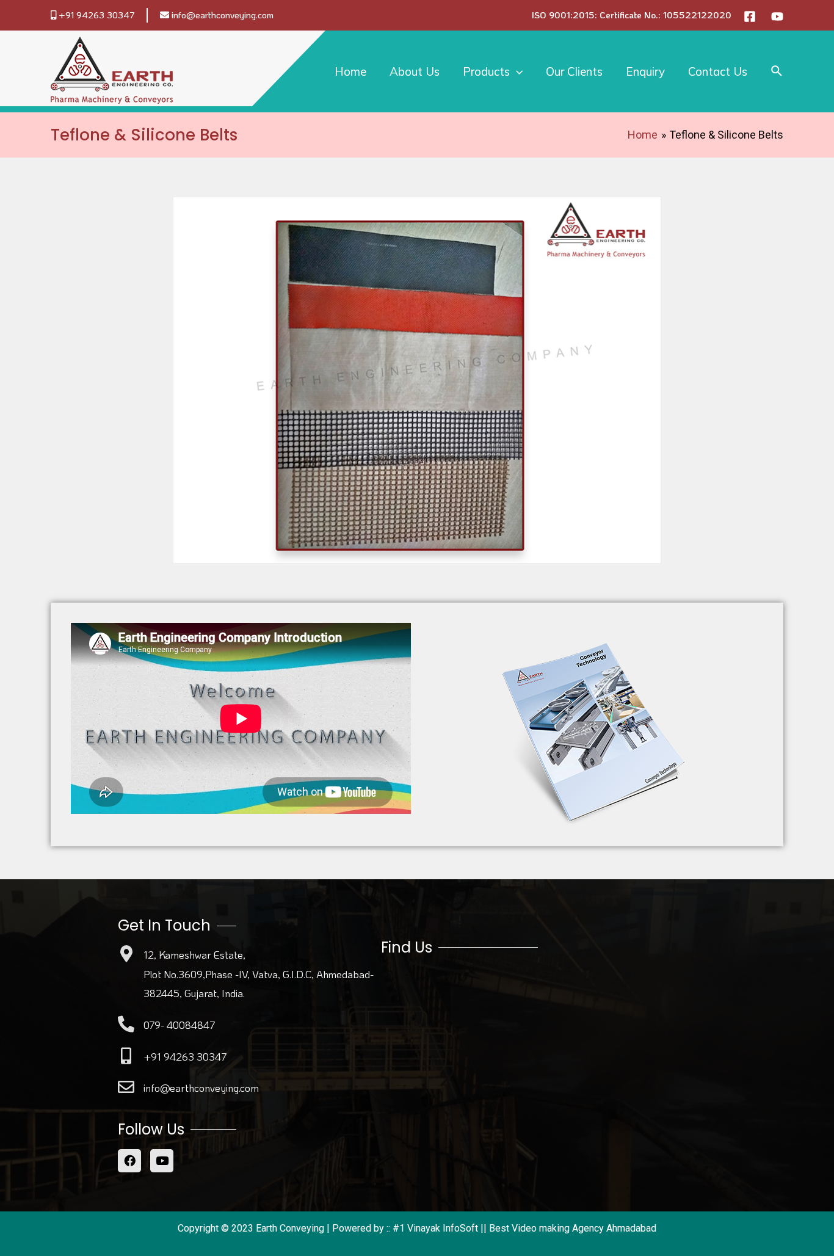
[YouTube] (777, 16)
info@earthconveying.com (223, 15)
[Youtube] (161, 1160)
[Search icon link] (777, 71)
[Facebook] (750, 16)
